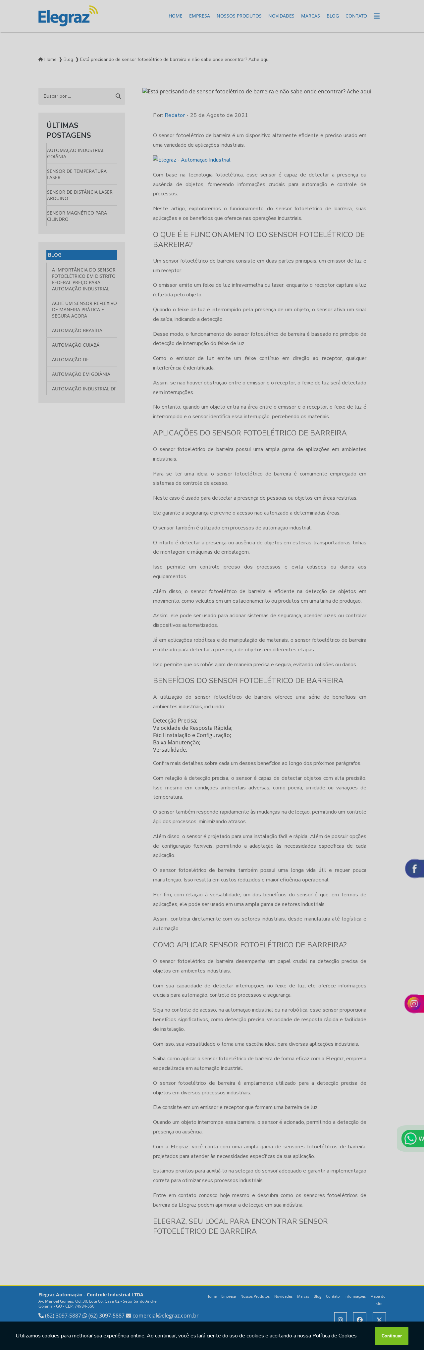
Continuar (392, 1335)
